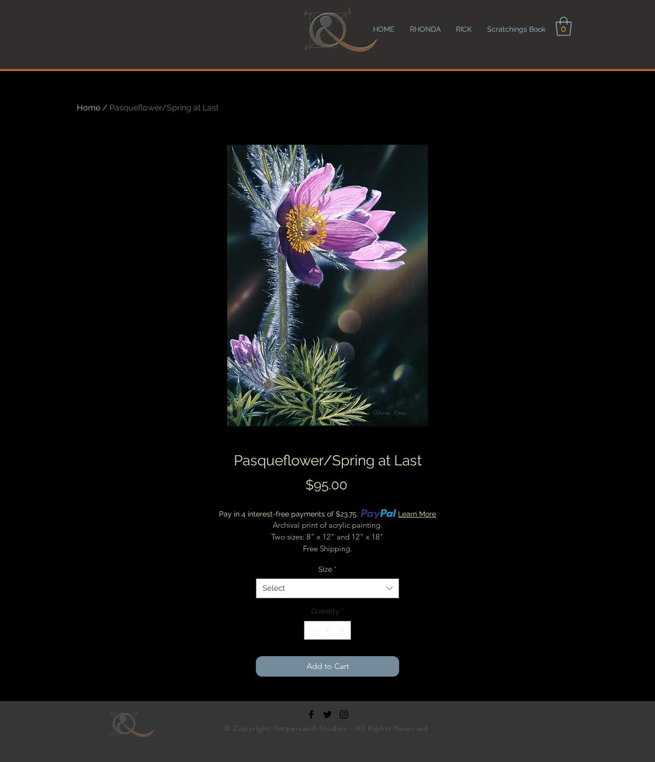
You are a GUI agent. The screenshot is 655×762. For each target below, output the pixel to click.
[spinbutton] (327, 630)
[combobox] (327, 588)
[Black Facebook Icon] (311, 714)
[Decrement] (311, 630)
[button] (564, 26)
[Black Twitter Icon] (327, 714)
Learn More (417, 514)
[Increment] (343, 630)
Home (88, 108)
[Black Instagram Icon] (344, 714)
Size (327, 569)
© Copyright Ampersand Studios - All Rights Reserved (328, 728)
